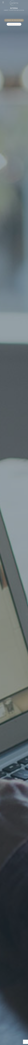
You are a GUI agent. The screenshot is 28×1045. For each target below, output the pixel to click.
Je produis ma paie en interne (14, 20)
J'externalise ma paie (14, 24)
